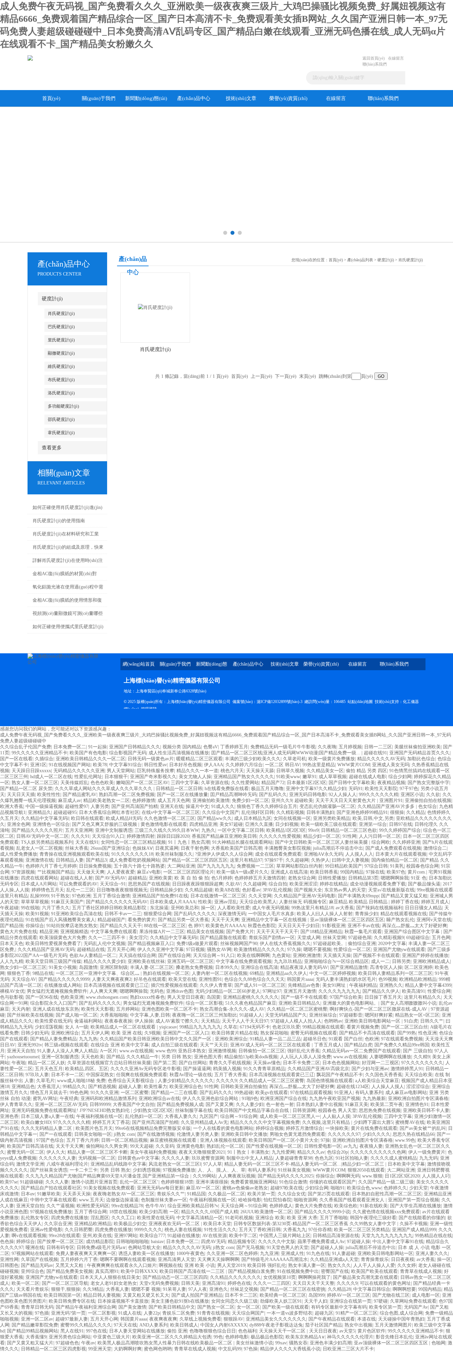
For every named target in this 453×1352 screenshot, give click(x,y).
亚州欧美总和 (185, 907)
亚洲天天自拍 (21, 1050)
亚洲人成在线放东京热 (55, 1009)
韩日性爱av (155, 764)
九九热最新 (374, 1098)
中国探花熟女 (100, 1074)
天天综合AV (24, 979)
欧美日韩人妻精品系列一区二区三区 (395, 973)
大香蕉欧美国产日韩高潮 (236, 848)
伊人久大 (55, 1152)
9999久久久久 (148, 1229)
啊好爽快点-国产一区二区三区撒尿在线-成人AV (379, 1009)
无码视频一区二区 (96, 1158)
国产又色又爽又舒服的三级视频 (105, 824)
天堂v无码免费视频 (159, 1283)
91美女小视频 (63, 967)
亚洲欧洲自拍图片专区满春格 (418, 1098)
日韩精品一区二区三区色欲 (349, 830)
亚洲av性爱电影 (46, 1229)
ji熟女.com (124, 1134)
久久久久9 (226, 1080)
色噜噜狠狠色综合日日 (212, 1330)
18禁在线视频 (123, 1211)
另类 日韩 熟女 (176, 1056)
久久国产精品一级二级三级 (386, 1181)
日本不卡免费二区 (301, 1062)
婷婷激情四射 (141, 836)
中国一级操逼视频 (44, 806)
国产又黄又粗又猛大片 (30, 1342)
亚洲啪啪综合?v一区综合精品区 (336, 961)
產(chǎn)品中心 (193, 98)
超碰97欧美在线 (286, 1187)
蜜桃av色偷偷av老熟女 (245, 1187)
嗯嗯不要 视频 (146, 1289)
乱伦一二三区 (80, 889)
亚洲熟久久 (391, 985)
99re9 (313, 830)
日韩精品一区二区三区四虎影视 (53, 1348)
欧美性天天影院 (381, 788)
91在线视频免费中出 (298, 1271)
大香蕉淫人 (48, 1086)
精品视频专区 (242, 1241)
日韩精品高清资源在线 (336, 1235)
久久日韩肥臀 (79, 1229)
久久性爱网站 (245, 782)
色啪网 (438, 1342)
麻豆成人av (69, 800)
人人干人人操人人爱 (374, 1265)
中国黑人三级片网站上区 (284, 1235)
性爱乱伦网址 (88, 776)
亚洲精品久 (39, 812)
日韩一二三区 (378, 746)
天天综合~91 (113, 883)
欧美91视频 (37, 913)
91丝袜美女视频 (294, 1170)
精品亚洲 (48, 931)
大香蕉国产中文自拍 (134, 1104)
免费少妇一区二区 (250, 800)
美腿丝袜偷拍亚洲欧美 (417, 746)
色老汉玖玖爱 (286, 1027)
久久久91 (80, 836)
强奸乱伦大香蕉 (303, 1050)
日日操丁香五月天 (383, 997)
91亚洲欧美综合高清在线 (76, 913)
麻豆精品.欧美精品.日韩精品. (359, 901)
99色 (218, 1336)
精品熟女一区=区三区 (417, 1015)
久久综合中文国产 (220, 812)
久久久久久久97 (344, 1134)
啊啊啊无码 (348, 1176)
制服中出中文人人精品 (250, 1158)
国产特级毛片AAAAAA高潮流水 (274, 1259)
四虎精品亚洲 (203, 824)
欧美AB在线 (227, 889)
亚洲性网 (9, 1259)
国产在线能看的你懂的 (422, 1217)
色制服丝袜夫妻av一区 (164, 1199)
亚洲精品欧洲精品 (92, 1223)
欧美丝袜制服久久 (174, 854)
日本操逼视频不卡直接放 (123, 1301)
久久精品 (415, 812)
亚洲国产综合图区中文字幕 (412, 931)
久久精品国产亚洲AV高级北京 (318, 1068)
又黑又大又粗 (70, 1265)
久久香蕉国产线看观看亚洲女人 (352, 1199)
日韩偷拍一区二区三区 (261, 1050)
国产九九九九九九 (215, 866)
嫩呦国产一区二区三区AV (142, 782)
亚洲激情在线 (39, 860)
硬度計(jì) (52, 298)
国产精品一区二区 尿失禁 (26, 788)
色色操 (7, 1241)
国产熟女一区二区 (215, 1307)
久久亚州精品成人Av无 (204, 1122)
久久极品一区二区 (226, 1193)
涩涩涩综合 (417, 1086)
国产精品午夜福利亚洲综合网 (86, 1307)
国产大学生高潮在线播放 (415, 1205)
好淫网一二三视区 (380, 1062)
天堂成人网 (308, 937)
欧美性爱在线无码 (53, 1021)
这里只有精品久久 (422, 997)
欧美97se (9, 1181)
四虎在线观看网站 (39, 878)
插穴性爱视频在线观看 (174, 985)
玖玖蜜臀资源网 (208, 1158)
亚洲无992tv (30, 1044)
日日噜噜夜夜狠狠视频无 (122, 889)
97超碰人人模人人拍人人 (296, 1021)
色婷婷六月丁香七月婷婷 (51, 866)
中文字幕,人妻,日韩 (150, 1015)
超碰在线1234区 (353, 1086)
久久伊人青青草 (216, 985)
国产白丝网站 (193, 1062)
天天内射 (21, 1009)
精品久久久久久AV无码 (381, 758)
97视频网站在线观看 (32, 1253)
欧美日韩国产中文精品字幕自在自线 (252, 1110)
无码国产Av (416, 1307)
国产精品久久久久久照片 (37, 830)
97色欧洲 (81, 895)
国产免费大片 (240, 931)
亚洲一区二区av (37, 1319)
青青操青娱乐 (375, 1259)
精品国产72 (273, 782)
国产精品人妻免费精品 (53, 1038)
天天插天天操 (337, 955)
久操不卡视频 (413, 1223)
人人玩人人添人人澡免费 (305, 1056)
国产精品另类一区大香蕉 (183, 919)
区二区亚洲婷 (418, 967)
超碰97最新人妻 (71, 1319)
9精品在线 (42, 973)
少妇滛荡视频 (49, 1027)
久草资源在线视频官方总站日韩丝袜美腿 (109, 1062)
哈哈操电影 (249, 1199)
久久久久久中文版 (276, 1241)
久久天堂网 (260, 895)
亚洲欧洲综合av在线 (159, 1098)
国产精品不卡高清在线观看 (367, 1032)
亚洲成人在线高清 (289, 872)
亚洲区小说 (412, 794)
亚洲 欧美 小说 (199, 1265)
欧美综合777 (152, 1235)
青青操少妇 (366, 913)
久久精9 (422, 1056)
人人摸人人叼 (436, 1176)
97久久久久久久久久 (422, 1062)
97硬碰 (381, 1301)
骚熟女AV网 (219, 949)
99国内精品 (351, 872)
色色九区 (324, 1158)
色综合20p (337, 1152)
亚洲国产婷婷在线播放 (425, 955)
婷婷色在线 (239, 1283)
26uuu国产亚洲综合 (110, 848)
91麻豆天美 (356, 1104)
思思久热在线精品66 (413, 1134)
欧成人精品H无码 (124, 818)
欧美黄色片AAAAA (225, 925)
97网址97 (272, 991)
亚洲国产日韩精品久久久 (134, 746)
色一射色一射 (280, 1104)
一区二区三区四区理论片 (188, 872)
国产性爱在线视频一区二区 (274, 1146)
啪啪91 (338, 1187)
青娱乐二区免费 (178, 1313)
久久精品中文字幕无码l (45, 818)
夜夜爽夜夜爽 (163, 1319)
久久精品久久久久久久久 (235, 1277)
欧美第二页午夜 (386, 1104)
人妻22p (152, 1313)
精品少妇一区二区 (321, 836)
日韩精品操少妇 (166, 889)
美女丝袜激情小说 (254, 1342)
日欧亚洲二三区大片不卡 (348, 1348)
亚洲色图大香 (208, 1056)
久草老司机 (294, 758)
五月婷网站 (127, 1009)
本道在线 (366, 1319)
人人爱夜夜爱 (121, 872)
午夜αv (88, 1342)
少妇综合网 (316, 1187)
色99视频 (387, 979)
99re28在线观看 (64, 1235)
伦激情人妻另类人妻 (198, 1134)
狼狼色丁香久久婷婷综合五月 (267, 806)
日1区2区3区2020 (402, 1176)
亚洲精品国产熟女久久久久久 (244, 776)
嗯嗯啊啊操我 (395, 878)
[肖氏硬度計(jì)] (155, 307)
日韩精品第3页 (363, 878)
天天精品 (210, 1021)
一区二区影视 (102, 1313)
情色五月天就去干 (48, 1092)
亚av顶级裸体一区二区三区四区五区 (347, 919)
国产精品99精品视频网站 (32, 1330)
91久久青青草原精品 (264, 1068)
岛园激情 (88, 967)
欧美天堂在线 (182, 979)
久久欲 (433, 794)
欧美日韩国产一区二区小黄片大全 (283, 1140)
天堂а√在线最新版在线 (391, 889)
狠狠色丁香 (18, 973)
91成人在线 (129, 1313)
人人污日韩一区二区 (380, 836)
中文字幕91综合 (125, 764)
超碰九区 (324, 1313)
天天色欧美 (92, 1056)
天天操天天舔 (260, 770)
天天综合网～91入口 (214, 955)
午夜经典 (69, 1098)
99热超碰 (243, 1092)
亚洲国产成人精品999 (414, 1229)
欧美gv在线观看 (271, 1092)
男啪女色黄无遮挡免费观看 (297, 1134)
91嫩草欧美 (48, 1193)
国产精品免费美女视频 (69, 1271)
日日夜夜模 (402, 1259)
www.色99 (166, 1050)
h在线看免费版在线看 (227, 788)
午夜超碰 (9, 907)
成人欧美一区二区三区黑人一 (290, 1116)
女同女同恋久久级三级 (234, 1301)
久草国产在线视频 (39, 1259)
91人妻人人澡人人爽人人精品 (67, 1050)
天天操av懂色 (267, 1062)
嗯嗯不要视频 (317, 949)
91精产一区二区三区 (356, 1313)
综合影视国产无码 (127, 752)
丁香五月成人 (328, 1044)
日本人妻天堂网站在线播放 (137, 1330)
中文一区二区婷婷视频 (332, 973)
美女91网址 (334, 985)
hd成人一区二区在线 (51, 776)
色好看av (251, 889)
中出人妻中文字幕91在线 (397, 1241)
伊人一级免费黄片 (426, 1152)
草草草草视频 (35, 901)
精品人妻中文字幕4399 (428, 985)
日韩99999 (100, 1104)
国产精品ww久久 (214, 818)
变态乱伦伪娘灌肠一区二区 (327, 806)
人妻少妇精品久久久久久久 (186, 1080)
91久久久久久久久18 (132, 854)
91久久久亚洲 (104, 1092)
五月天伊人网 (95, 1032)
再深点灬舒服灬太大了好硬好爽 (414, 925)
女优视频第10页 (279, 1277)
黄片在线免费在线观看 (374, 1128)
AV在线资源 (214, 1235)
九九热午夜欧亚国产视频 (334, 1098)
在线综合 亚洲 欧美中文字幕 (120, 1044)
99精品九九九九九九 (200, 1027)
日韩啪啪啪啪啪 (132, 1241)
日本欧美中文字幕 (406, 1164)
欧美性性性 (48, 794)
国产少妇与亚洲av (370, 1068)
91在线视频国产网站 (70, 764)
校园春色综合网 (422, 866)
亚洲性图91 (210, 979)
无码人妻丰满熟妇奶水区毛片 (346, 979)
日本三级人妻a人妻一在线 (47, 1116)
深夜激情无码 (232, 913)
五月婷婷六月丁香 (78, 1259)
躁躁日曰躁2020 (173, 836)
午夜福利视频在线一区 (99, 1116)
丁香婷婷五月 (234, 746)
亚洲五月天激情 (300, 991)
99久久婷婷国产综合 (400, 830)
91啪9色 (250, 1098)
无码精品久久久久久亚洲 (78, 770)
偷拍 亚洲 (177, 1330)
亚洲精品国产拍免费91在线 (160, 895)
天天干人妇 (315, 1301)
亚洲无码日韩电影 (307, 794)
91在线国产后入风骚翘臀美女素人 (60, 919)
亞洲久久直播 (259, 824)
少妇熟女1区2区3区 (153, 1110)
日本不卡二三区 (241, 1295)
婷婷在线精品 (334, 883)
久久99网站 (204, 1176)
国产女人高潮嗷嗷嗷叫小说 (408, 1003)
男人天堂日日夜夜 (185, 997)
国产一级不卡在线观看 (304, 997)
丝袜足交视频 (244, 1289)
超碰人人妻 (130, 1086)
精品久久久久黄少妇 (104, 961)
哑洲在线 (35, 1247)
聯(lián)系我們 (374, 64)
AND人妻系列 (153, 1325)
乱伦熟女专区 (35, 1217)
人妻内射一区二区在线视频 (219, 973)
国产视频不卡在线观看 (376, 955)
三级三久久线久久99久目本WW (167, 830)
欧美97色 (396, 872)
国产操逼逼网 (197, 1068)
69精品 (257, 973)
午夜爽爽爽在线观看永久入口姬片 (122, 1265)
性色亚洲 (427, 1032)
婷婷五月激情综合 (304, 1128)
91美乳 (397, 866)
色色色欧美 (102, 782)
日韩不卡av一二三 (122, 913)
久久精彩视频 (290, 812)
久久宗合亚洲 (58, 1223)
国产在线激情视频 (155, 1134)
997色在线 (96, 1330)
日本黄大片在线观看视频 (400, 854)
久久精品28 (339, 1289)
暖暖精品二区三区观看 (199, 758)
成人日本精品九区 (252, 818)
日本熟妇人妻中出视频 (319, 1104)
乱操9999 (39, 895)
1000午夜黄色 (190, 1253)
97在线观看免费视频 (402, 1038)
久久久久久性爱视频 (280, 836)
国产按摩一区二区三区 (60, 1241)
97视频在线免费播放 (51, 1211)
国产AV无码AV (110, 878)
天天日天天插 (21, 794)
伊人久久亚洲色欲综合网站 (210, 1098)
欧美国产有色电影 (88, 752)
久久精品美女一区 (325, 770)
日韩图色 (9, 1265)
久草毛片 (45, 1080)
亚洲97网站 (125, 1235)
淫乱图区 (100, 1217)
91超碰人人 (251, 1015)
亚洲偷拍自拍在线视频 (428, 800)
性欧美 (205, 901)
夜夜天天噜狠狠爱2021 (202, 1152)
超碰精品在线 (91, 949)
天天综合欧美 (418, 1074)
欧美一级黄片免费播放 (331, 758)
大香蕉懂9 (36, 1336)
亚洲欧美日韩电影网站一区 (373, 1021)
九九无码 (428, 1158)
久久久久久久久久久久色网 (378, 1152)
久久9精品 (93, 1289)
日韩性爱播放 (332, 878)
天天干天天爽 (225, 919)
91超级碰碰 (31, 1181)
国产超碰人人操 (327, 1247)
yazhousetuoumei (23, 1056)
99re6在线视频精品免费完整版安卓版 (153, 1128)
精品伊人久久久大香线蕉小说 (290, 1348)
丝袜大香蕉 (76, 848)
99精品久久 (74, 1086)
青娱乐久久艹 (171, 1193)
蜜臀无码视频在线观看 (314, 1032)
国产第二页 (164, 1062)
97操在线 (375, 872)
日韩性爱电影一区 (322, 1146)
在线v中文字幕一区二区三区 (171, 812)
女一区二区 (248, 1307)
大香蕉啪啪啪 (114, 1015)
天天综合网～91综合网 (244, 1205)
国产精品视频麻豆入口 (151, 943)
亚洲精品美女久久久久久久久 (276, 1319)
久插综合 (44, 758)
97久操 (294, 949)
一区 (174, 1211)
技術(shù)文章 (241, 98)
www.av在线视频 (136, 1050)
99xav (281, 1342)
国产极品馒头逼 (424, 883)
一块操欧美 (337, 1128)
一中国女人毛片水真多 (271, 913)
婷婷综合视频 (270, 1128)
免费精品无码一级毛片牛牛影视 (282, 746)
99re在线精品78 (127, 1205)
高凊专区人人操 (386, 967)
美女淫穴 (138, 937)
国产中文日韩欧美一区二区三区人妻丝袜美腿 (322, 842)
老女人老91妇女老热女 (114, 1283)
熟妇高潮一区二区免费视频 (127, 794)
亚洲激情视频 (222, 1050)
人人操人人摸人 (387, 1086)
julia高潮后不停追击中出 (338, 848)
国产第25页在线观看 (329, 1193)
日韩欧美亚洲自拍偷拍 (244, 1086)
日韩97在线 (400, 824)
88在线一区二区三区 (165, 925)
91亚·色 (418, 878)
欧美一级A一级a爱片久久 (242, 872)
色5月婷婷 (221, 878)
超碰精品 (137, 878)
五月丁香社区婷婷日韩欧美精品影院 (110, 907)
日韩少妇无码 (35, 1032)
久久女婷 (406, 1265)
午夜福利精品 (363, 985)
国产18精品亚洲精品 (321, 931)
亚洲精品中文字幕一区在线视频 (274, 919)
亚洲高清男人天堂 (176, 1259)
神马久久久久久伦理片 (350, 1336)
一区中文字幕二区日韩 (241, 830)
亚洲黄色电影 (190, 1146)
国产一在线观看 (55, 1134)
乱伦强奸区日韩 (257, 812)
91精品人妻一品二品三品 (275, 1038)
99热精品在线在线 (433, 1235)
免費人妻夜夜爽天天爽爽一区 (86, 1253)
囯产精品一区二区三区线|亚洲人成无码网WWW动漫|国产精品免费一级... (286, 752)
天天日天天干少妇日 (299, 925)
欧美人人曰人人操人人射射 (325, 913)
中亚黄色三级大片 (111, 1336)
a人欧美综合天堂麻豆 (377, 1080)
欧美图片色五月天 (94, 1128)
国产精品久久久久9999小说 (322, 1211)
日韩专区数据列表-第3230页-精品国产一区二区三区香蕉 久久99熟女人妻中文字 (315, 1223)
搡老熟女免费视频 (194, 967)
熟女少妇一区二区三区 (23, 967)
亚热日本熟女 (192, 1050)
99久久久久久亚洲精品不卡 (39, 752)
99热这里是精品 (318, 764)
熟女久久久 (339, 1265)
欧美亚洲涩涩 (303, 883)
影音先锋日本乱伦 (394, 1336)
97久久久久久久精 (71, 1122)
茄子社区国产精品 (323, 1325)
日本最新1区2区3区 (306, 782)
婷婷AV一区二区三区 (348, 1295)
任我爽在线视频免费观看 (141, 1074)
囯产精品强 (11, 925)
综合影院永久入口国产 (53, 1003)
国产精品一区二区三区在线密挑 (292, 1289)
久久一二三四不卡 (107, 937)
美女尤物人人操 (195, 776)
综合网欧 (380, 842)
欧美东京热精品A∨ (305, 1336)
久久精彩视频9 (389, 937)
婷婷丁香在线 (405, 901)
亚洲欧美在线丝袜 (146, 961)
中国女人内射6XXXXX (223, 1325)
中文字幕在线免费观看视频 (244, 961)
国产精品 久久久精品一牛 (132, 1056)
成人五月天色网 (174, 800)
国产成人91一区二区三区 (260, 985)
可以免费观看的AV (78, 883)
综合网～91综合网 (238, 1116)
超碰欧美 (303, 800)
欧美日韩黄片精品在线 (235, 1032)
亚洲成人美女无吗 (390, 764)
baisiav (157, 1241)
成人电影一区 (426, 1295)
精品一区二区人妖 (46, 1062)
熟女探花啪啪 (274, 1032)
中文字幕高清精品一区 (199, 1217)
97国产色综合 (50, 1140)
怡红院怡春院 (277, 1199)
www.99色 (405, 1140)
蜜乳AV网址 (45, 1098)
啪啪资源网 (305, 1199)
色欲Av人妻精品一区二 (92, 955)
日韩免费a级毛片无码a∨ (101, 1247)
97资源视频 (23, 872)
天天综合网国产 (248, 1313)
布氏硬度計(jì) (61, 379)
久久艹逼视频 (60, 1205)
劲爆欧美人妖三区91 (281, 1301)
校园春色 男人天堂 (337, 1110)
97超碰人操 (358, 1241)
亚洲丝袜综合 (323, 1015)
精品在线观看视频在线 (403, 913)
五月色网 (441, 937)
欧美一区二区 (25, 1283)
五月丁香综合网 (90, 1211)
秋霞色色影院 (262, 925)
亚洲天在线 (171, 806)
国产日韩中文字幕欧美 (352, 782)
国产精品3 (96, 860)
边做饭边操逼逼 (122, 1199)
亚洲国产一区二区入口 (186, 1032)
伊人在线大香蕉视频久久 (285, 943)
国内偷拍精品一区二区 (394, 860)
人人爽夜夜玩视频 (236, 1176)
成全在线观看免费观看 (278, 854)
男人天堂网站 (121, 770)
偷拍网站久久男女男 (107, 1146)
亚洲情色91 (416, 1104)
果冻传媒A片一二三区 (161, 931)
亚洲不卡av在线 (364, 925)
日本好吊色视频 (185, 764)
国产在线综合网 (174, 955)
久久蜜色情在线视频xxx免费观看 (386, 1211)
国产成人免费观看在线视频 (393, 848)
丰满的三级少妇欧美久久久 (253, 758)
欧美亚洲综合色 (185, 1086)
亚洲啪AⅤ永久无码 (323, 854)
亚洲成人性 (292, 1253)
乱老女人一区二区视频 (39, 848)
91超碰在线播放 (183, 1235)
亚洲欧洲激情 (307, 955)
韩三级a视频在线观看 (66, 1044)
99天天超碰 (141, 1146)
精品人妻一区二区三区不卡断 (97, 1152)
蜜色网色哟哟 (158, 1348)
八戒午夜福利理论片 (67, 1164)
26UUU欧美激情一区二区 (266, 1211)
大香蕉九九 (294, 1229)
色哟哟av (333, 1021)
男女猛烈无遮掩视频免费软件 (57, 991)
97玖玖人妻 (37, 1074)
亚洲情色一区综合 (51, 824)
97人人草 (212, 1164)
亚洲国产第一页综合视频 (413, 1199)
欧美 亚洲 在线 (126, 1032)
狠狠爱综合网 (157, 913)
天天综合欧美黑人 (258, 901)
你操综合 (35, 925)
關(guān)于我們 (98, 98)
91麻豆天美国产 (67, 901)
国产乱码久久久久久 (195, 913)
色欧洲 (372, 1038)
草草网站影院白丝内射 (299, 866)
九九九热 (88, 1038)
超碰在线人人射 (76, 878)
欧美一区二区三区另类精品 (362, 1229)
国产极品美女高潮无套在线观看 (365, 1277)
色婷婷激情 (143, 800)
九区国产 (208, 1116)
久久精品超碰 (199, 889)
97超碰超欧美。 (329, 943)
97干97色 (409, 788)
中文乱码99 (229, 1348)
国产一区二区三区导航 (65, 1283)
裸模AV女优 (12, 991)
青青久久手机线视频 (230, 1062)
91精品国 (196, 1193)
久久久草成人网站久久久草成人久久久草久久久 (104, 788)
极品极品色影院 (267, 1336)
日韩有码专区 (60, 1247)
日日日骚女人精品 (423, 907)
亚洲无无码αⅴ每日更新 (160, 1187)
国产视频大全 (308, 889)
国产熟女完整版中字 (428, 782)
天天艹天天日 (214, 1044)
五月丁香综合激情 (111, 895)
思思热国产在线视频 (149, 883)
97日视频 (195, 949)
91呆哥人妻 (174, 1289)
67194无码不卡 (255, 1027)
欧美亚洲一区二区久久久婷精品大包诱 (171, 1336)
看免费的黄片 (142, 919)
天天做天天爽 (90, 872)
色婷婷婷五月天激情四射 (260, 878)
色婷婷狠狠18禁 (177, 1181)
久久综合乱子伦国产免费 (25, 746)
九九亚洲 (269, 1253)
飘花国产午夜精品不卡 (339, 1074)
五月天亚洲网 (79, 830)
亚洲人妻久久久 (432, 1253)
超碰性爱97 (76, 806)
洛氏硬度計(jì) (61, 392)
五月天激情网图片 (393, 1325)
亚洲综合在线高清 (259, 967)
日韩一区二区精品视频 (124, 1140)
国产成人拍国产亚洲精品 (197, 1295)
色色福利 (247, 1330)
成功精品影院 (100, 1241)
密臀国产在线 (335, 1271)
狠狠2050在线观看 (366, 1170)
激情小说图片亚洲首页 (94, 1181)
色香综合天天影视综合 (132, 1080)
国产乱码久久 (273, 794)
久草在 (230, 1027)
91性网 (349, 836)
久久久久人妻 (175, 1158)
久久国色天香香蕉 (383, 1074)
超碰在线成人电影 (367, 776)
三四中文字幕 (185, 782)
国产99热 (406, 1032)
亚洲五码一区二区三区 (190, 961)
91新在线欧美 (374, 1205)
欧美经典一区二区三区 (283, 1295)
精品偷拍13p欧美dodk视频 (251, 1056)
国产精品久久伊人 (381, 991)
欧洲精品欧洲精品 (417, 979)
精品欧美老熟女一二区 (106, 800)
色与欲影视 (11, 997)
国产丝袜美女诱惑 (48, 1170)
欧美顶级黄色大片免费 (62, 937)
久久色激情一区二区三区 (169, 818)
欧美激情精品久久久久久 (259, 949)
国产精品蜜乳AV (80, 794)
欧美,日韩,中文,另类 (373, 818)
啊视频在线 (170, 1265)
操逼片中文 (197, 806)
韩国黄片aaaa (300, 979)
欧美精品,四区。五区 (86, 1068)
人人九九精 (11, 961)
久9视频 (152, 1032)
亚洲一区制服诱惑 (60, 1056)
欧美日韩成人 (184, 1325)
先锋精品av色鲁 (304, 985)
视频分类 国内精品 (181, 746)
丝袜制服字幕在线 (193, 1110)
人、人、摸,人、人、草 (221, 1170)
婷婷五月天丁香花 (111, 1122)
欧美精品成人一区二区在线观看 (124, 1027)
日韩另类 (401, 961)
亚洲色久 (218, 1289)
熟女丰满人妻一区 (306, 1265)
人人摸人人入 (359, 854)
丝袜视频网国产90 (238, 943)
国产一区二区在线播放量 (182, 794)
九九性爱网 (283, 1152)
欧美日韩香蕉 (324, 872)
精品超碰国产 (111, 919)
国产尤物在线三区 (391, 1295)
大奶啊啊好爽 (128, 1348)
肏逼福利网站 (88, 1021)
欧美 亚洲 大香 (302, 1217)
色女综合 (427, 806)
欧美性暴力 (155, 1086)
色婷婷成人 (280, 1205)
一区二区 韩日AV (282, 764)
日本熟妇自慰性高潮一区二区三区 (386, 1193)
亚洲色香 (9, 1116)
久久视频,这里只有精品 (326, 1122)
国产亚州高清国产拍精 (134, 806)
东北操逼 (159, 907)
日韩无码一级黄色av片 (151, 758)
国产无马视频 (250, 1247)
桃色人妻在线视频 (183, 1229)
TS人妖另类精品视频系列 (47, 842)
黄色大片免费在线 (18, 931)
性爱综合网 (439, 991)
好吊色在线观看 (150, 979)
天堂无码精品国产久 (286, 1015)
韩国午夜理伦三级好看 (373, 1217)
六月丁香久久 (56, 907)
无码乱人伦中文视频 (104, 943)
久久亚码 (165, 1146)
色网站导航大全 (144, 1247)
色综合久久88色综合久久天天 (254, 979)
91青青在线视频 (213, 1313)
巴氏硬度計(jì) (61, 326)
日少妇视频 (286, 824)
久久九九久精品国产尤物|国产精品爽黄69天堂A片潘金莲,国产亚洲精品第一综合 (108, 1176)
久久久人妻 (57, 1181)
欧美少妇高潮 (153, 1211)
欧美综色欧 (345, 1205)
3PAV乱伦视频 (277, 889)
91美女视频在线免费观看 (109, 1187)
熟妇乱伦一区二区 (225, 1146)
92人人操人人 (342, 794)
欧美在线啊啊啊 (253, 955)
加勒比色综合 (421, 758)
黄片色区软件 (371, 1330)
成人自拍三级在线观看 (174, 1044)
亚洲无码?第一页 (68, 1313)
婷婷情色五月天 (48, 889)
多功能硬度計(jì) (63, 406)
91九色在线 (318, 1253)
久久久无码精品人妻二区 (47, 1128)
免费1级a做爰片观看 (197, 943)
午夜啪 (19, 1062)
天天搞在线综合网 (137, 955)
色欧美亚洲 (72, 997)
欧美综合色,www (364, 1187)
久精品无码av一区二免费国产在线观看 (361, 1050)
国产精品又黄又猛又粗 (404, 895)
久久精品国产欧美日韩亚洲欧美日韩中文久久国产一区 (156, 1038)
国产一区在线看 (16, 758)
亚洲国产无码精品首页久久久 (419, 752)
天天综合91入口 (108, 836)
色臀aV (210, 746)
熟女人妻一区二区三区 (35, 782)
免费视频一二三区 (255, 866)
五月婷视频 (350, 746)
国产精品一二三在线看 (174, 1092)
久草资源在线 (215, 782)
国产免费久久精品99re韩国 (401, 1044)
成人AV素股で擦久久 (177, 1021)
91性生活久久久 (220, 1229)
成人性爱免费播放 (18, 854)
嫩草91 (309, 776)
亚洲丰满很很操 (212, 1181)
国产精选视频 (102, 1086)
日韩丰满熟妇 (320, 812)
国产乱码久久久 (216, 1092)
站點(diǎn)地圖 (360, 701)
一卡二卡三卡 (83, 1170)
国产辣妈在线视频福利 (379, 907)
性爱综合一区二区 (352, 949)
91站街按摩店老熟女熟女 (71, 925)
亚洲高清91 (213, 1283)
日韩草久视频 (290, 770)
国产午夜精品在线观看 (331, 1319)
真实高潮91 (106, 1271)
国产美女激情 (132, 1307)
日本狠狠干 (116, 776)
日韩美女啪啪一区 (92, 1134)
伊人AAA (213, 764)
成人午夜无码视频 (270, 907)
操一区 (208, 907)
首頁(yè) (51, 98)
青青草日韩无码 (37, 1307)
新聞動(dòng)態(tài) (146, 98)
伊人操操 (144, 1021)
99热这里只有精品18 (312, 907)
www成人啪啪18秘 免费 (81, 1080)
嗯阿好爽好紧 (379, 1015)
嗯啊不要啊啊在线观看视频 (128, 1259)
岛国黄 (214, 997)
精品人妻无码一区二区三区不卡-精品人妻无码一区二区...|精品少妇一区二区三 (304, 1164)
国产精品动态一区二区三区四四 (175, 1277)
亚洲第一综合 (373, 824)
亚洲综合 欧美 (270, 1217)
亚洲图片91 (391, 800)
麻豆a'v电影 (149, 872)
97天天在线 (125, 1325)
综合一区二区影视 (204, 1003)
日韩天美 (190, 1283)
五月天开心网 (121, 949)
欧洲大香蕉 (11, 806)
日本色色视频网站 (340, 1062)
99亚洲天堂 (99, 1348)
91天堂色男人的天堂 (287, 1247)
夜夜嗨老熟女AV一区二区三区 (124, 1193)
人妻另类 (100, 806)
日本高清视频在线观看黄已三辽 (116, 985)
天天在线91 (86, 842)
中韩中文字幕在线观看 (53, 1199)
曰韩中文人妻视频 (350, 860)
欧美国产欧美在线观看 (374, 1271)
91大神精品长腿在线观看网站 (242, 842)
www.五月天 (91, 1199)
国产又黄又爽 (219, 1104)
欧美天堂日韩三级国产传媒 (53, 961)
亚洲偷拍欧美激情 (210, 800)
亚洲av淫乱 (225, 901)
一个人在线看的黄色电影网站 (223, 1128)
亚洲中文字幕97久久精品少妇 (316, 788)
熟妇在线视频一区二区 (166, 973)
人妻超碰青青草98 (293, 1158)
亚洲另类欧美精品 (331, 818)
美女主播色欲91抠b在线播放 (180, 1301)
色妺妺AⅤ (142, 848)
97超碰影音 (350, 1015)
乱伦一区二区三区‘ (139, 1181)
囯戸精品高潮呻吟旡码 (233, 794)
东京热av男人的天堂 (345, 889)
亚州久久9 (281, 800)
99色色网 (79, 1092)
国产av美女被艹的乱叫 (423, 1128)
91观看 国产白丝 (345, 1038)
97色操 (251, 1348)
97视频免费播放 (179, 1170)
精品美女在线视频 (205, 931)
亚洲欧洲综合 (65, 1032)
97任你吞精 (320, 1229)
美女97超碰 (231, 824)
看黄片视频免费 (363, 1027)
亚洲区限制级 (114, 967)
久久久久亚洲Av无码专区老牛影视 (145, 1068)
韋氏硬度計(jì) (61, 432)
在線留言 (396, 58)
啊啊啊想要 (404, 1289)
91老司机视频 (239, 1217)
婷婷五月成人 (435, 901)
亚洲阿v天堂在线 (434, 919)
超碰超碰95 (65, 812)
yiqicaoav (168, 1027)
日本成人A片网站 (39, 883)
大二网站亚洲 (181, 866)
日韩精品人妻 (70, 860)
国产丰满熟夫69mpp (358, 895)
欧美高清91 (413, 991)
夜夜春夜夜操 (118, 1021)
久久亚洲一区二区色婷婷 (232, 1253)
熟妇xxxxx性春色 (147, 997)
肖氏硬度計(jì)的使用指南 (58, 520)
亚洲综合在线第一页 (350, 1301)
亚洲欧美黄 (160, 878)
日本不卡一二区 (67, 1074)
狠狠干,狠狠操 (65, 1289)
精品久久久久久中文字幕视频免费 (265, 1122)
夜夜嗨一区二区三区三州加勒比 (204, 1015)
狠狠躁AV (233, 1319)
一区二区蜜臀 (135, 1092)
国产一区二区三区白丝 (404, 1027)
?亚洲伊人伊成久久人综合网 (224, 854)
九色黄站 (281, 955)
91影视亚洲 (333, 925)
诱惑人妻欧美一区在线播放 (146, 1253)
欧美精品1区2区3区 (286, 830)
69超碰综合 (417, 937)
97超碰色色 (67, 1342)
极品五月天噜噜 (267, 788)
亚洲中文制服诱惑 (113, 830)
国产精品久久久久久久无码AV (117, 901)
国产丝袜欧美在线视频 (30, 1015)
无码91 (355, 788)
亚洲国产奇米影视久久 (153, 776)
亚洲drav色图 (179, 991)
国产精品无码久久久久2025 (285, 1176)
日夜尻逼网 (166, 848)
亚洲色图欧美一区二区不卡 (169, 1009)
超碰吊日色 (314, 1038)
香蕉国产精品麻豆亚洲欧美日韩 (224, 836)
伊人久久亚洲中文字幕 (160, 949)
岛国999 (316, 1295)
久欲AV (233, 883)
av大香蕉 (345, 907)
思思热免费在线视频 (380, 1110)
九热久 (208, 830)
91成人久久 (222, 806)
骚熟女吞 (298, 1342)
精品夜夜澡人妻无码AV (304, 967)
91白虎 (411, 1021)
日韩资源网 (304, 1110)
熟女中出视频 (358, 1325)
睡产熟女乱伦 (400, 919)
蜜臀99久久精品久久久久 (85, 1325)
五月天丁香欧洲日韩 (260, 1229)
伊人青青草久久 (16, 1104)
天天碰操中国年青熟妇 (401, 1319)
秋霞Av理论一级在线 (190, 1074)
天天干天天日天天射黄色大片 (346, 800)
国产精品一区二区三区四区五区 (194, 860)
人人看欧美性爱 (233, 907)
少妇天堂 (418, 1187)
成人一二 (380, 961)
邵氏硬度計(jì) (61, 419)
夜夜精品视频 (391, 782)
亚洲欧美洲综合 (231, 1038)
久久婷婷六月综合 (244, 764)
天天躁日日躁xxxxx (31, 770)
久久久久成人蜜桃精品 (393, 1158)
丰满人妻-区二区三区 (151, 967)
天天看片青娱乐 (32, 1289)
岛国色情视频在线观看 (329, 1080)
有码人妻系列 (369, 1092)
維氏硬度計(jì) (61, 366)
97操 (325, 1140)
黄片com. (417, 872)
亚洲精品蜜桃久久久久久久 (251, 997)
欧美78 (100, 764)
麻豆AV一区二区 (203, 1187)
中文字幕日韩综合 (371, 1289)
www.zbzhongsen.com (107, 997)
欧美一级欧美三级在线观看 (328, 824)
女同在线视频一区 (292, 818)
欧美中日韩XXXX (139, 1271)
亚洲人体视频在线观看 (223, 1140)
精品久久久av (311, 1152)
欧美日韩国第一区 (62, 1295)
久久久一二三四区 (271, 1283)
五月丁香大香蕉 (230, 1074)
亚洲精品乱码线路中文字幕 (118, 1164)
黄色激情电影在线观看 (164, 824)
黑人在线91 (72, 1330)
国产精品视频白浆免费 (251, 1271)
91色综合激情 (293, 1181)
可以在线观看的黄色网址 (385, 1283)
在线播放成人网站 (62, 985)
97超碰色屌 (359, 937)
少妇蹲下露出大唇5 (373, 1122)
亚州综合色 (32, 1271)
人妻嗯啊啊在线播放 (390, 1056)
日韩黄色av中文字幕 (138, 1158)
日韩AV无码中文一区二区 (42, 836)
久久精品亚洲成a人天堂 (334, 1259)
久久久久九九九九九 (339, 991)
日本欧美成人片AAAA (173, 901)
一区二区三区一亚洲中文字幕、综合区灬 (98, 973)
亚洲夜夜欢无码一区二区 (175, 1223)
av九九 (350, 1146)
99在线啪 (30, 907)
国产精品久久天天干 (121, 925)
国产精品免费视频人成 (180, 1104)
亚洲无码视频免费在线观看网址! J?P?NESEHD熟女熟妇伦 (71, 1110)
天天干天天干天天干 (277, 931)
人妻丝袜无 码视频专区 (303, 901)
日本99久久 (226, 967)
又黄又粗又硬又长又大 (146, 1295)
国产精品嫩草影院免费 (35, 1325)
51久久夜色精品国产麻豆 (250, 1003)
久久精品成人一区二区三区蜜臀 (271, 1080)
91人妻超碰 (343, 1253)
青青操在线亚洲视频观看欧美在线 (74, 854)
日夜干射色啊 (195, 848)
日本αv (28, 1193)
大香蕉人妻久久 (180, 1116)
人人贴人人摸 (336, 1116)
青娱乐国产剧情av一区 (272, 937)
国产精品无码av (37, 1265)
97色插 (42, 1313)
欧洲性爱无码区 (93, 1205)
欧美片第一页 (261, 1193)
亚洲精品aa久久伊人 (286, 973)
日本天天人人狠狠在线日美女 (110, 1277)
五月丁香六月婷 (82, 1140)
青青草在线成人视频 (421, 1271)
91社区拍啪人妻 (352, 1158)
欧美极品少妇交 (130, 1223)
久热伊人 (320, 860)
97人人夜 (197, 1289)
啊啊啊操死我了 (314, 1277)
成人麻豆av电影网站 (406, 1092)
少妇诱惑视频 (147, 1170)
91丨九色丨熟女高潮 (189, 842)
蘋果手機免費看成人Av (321, 1241)
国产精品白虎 (358, 1044)
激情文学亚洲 (30, 1164)
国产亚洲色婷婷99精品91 (362, 812)
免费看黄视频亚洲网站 (253, 1181)
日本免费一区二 (69, 746)
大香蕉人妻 (117, 1289)
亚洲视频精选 (74, 931)
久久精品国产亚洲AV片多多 (386, 806)
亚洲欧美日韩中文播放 (244, 1134)
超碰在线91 (375, 752)
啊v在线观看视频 (29, 1235)
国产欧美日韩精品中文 (172, 1307)
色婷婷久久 (395, 1187)
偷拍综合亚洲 (362, 943)
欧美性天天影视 (97, 1009)
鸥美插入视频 (227, 1068)
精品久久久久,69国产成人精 (209, 1211)
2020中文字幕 (392, 943)
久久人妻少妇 (250, 1104)
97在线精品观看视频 (311, 1092)
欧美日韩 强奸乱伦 (266, 1265)
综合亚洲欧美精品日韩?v (192, 1205)
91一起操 (97, 746)
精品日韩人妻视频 (101, 1295)
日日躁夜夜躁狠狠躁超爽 (197, 883)
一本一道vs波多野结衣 (289, 1313)
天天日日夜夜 (323, 1330)
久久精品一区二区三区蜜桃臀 (297, 1009)
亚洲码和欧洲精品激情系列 (108, 1098)
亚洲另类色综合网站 (70, 1336)
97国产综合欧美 (346, 997)
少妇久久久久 (376, 1134)
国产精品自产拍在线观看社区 (51, 1187)
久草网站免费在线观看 (413, 1301)
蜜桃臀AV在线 (409, 1122)
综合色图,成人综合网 (401, 1313)
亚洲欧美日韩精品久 (299, 1003)
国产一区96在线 (42, 997)
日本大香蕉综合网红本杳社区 (109, 812)
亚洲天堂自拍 (30, 1205)
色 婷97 (195, 925)
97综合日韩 (376, 866)
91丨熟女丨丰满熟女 (248, 1152)
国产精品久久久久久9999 (64, 979)
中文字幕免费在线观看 (114, 931)
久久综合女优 (291, 1193)
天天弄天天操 (77, 1193)
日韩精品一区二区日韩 (179, 788)
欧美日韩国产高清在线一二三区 (193, 1271)
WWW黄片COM (353, 764)
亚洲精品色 (23, 1086)
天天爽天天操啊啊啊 (218, 1259)
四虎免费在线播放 (69, 1217)
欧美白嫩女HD (36, 1122)
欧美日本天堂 (217, 1223)
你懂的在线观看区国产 (332, 1181)
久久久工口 (123, 1217)
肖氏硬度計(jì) (61, 313)
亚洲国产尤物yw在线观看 (399, 949)
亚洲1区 (38, 764)
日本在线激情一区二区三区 (218, 895)
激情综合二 (435, 848)
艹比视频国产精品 (55, 872)
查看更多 (52, 447)
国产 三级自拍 (417, 1050)
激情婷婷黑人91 (407, 1068)
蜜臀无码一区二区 (25, 1152)
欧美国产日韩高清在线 (30, 1146)
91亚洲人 (343, 1092)
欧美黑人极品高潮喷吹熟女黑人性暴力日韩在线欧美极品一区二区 (165, 1342)
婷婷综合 (25, 1241)
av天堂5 (347, 1330)
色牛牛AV (155, 1205)
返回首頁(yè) (373, 58)
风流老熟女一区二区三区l (175, 1164)
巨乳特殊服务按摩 (155, 770)
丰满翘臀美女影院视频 (287, 848)
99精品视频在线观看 (323, 1027)
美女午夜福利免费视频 (153, 1152)
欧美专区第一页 (385, 1307)
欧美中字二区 (243, 1235)
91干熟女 (60, 895)
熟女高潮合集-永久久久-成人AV (232, 1009)
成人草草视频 (333, 776)
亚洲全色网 (18, 824)
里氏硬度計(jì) (61, 339)
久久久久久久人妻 (57, 1158)
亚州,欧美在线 (97, 1235)
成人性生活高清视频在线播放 (179, 752)
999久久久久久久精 (378, 794)
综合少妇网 (400, 776)
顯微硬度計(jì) (61, 353)
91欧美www (288, 776)
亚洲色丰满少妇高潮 (331, 1342)
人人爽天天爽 (103, 991)
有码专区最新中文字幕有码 (339, 1307)
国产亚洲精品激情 (348, 967)
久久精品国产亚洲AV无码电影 (305, 895)
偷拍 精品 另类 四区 (366, 770)
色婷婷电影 (236, 1336)
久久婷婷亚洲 (406, 842)
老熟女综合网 (302, 878)
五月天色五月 (49, 1068)
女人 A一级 (76, 1027)
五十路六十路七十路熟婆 (139, 866)
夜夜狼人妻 (371, 1146)
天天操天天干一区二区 (283, 1330)
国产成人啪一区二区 (76, 1015)
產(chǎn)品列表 (360, 260)
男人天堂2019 (231, 1265)
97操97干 (274, 860)
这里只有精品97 (246, 860)
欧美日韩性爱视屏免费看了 (53, 943)
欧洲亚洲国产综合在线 (283, 1098)
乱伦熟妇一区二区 (143, 1116)
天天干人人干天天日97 (245, 1021)
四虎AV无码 (213, 1241)
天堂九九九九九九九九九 (387, 1235)
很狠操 (397, 812)
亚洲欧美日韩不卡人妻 (426, 1110)
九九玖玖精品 (288, 961)
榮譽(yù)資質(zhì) (288, 98)
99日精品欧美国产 (343, 866)
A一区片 (108, 1050)
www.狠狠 (372, 1176)
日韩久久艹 (431, 1021)
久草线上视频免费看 (200, 1319)
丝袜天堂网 (334, 937)
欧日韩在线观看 (87, 818)
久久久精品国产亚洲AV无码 (46, 949)
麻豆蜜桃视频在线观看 (174, 1140)
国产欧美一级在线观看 (285, 1307)
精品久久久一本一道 (197, 770)
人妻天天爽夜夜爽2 (111, 979)
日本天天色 (11, 943)
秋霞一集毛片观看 (363, 931)
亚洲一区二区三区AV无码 (61, 1104)
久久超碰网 (297, 860)
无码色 (157, 991)
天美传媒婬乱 (74, 782)
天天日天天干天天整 (313, 1283)
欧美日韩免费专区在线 (72, 1301)
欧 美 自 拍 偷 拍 (191, 878)
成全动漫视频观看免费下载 (378, 883)
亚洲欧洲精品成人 (431, 961)
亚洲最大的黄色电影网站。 (350, 1003)
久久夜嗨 (327, 746)
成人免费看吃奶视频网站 (134, 860)
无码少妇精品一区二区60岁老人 (227, 991)
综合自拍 (278, 883)
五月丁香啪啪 (334, 1217)
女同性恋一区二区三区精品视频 (133, 842)
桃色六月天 (232, 770)
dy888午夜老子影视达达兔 (276, 1325)
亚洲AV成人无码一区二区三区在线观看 (271, 1044)
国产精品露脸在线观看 (223, 937)
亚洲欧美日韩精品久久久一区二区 (90, 758)
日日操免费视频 (95, 866)
